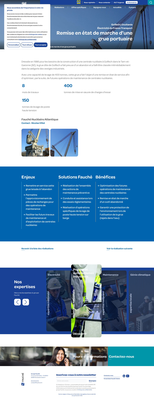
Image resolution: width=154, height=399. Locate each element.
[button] (17, 302)
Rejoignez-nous (99, 7)
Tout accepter (40, 45)
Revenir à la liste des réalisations (37, 248)
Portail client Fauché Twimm (112, 378)
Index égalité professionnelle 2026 (88, 394)
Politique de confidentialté (27, 39)
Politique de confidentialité (73, 394)
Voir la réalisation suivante (120, 248)
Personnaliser (13, 45)
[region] (27, 26)
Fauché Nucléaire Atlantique (39, 119)
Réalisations (59, 7)
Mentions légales (62, 394)
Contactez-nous (121, 356)
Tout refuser (27, 45)
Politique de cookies (35, 34)
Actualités (117, 7)
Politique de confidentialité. (85, 390)
